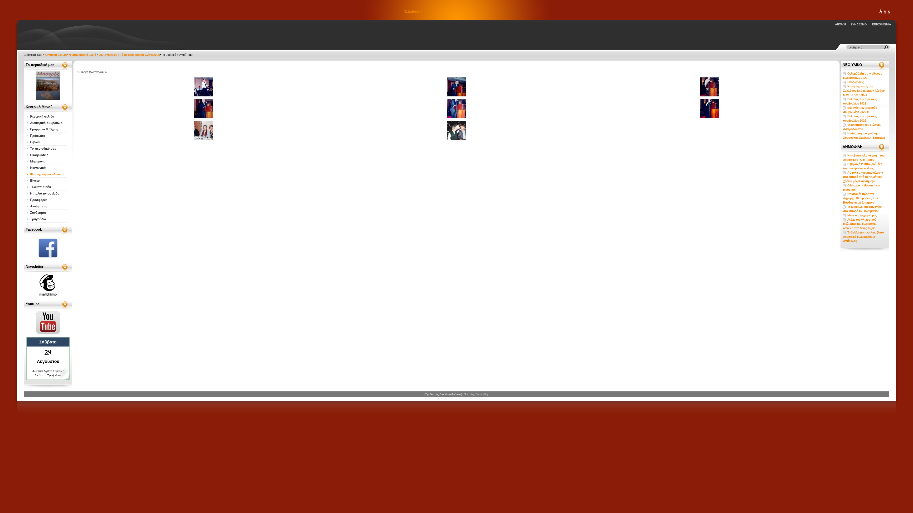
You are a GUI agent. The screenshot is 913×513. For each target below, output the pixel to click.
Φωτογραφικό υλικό (82, 55)
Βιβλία (35, 142)
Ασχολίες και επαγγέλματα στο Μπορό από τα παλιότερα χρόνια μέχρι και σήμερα (863, 177)
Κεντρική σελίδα (56, 55)
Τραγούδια (38, 219)
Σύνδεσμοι (38, 212)
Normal (889, 12)
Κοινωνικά (38, 168)
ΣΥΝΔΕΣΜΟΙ (859, 24)
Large (885, 12)
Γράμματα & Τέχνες (44, 129)
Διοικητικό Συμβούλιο (46, 123)
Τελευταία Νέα (40, 187)
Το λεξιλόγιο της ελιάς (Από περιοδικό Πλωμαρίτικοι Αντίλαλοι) (863, 237)
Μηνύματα (37, 161)
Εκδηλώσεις (39, 155)
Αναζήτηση (38, 206)
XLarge (880, 12)
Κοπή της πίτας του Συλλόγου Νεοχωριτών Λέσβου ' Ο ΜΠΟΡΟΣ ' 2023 (864, 91)
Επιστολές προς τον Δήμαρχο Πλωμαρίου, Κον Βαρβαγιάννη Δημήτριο (860, 198)
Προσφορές (38, 200)
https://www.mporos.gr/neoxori (51, 10)
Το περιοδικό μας (43, 148)
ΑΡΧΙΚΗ (840, 24)
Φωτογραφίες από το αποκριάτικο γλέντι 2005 (129, 55)
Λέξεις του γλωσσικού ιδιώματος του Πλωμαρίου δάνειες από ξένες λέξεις (860, 224)
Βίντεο (35, 180)
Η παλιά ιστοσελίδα (44, 193)
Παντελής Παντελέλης (476, 394)
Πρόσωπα (37, 136)
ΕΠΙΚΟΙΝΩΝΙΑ (881, 24)
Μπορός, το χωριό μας (862, 215)
